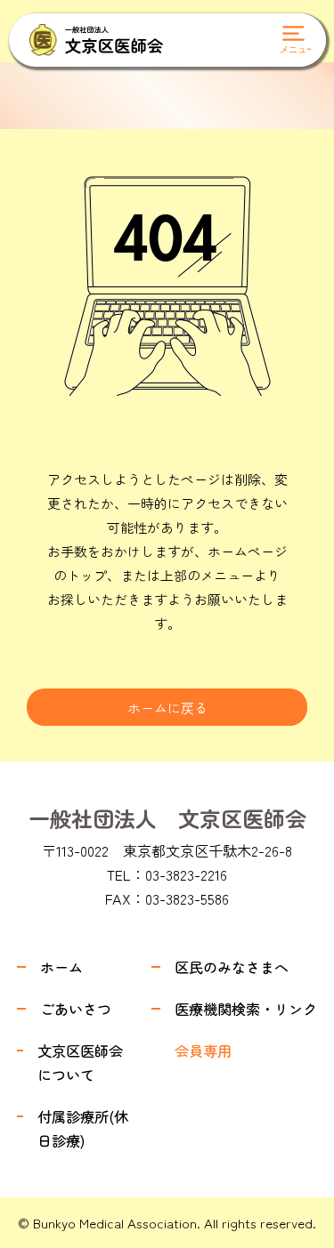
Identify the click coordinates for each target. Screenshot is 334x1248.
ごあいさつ (75, 1008)
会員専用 (203, 1050)
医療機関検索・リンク (246, 1008)
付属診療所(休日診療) (82, 1128)
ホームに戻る (167, 707)
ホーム (61, 967)
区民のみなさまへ (232, 967)
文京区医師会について (80, 1062)
